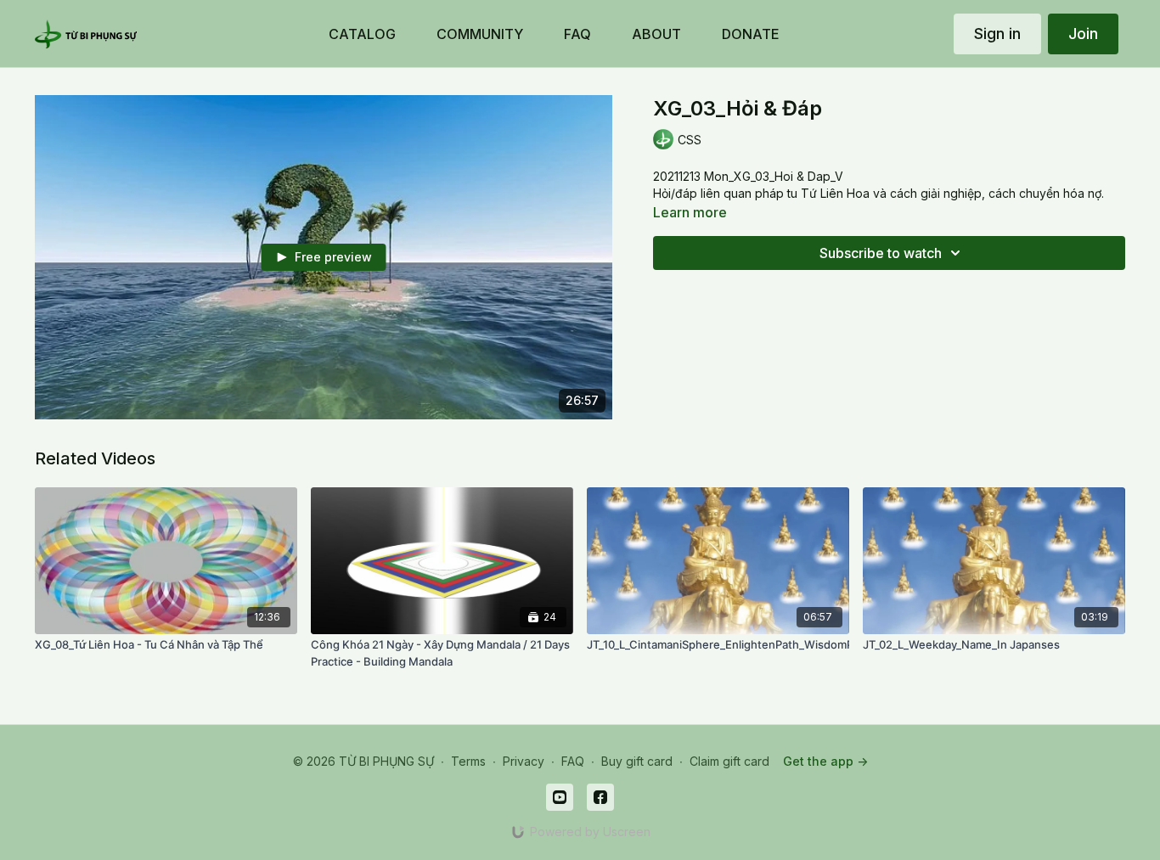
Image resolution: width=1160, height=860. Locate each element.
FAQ (572, 761)
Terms (468, 761)
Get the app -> (825, 761)
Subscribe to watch (880, 253)
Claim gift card (729, 761)
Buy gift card (637, 761)
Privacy (523, 761)
